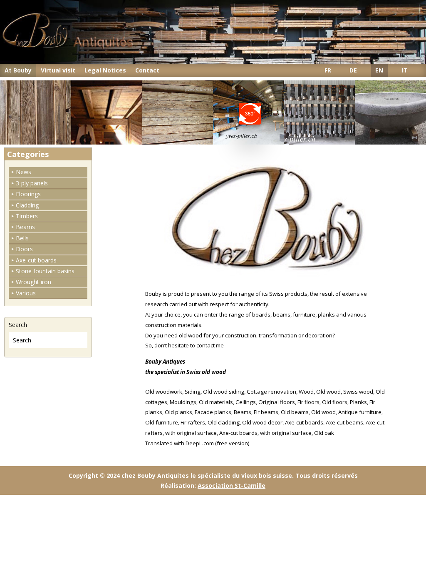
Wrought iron (33, 282)
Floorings (28, 194)
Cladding (27, 205)
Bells (22, 238)
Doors (24, 249)
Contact (147, 70)
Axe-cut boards (36, 260)
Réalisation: (213, 485)
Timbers (27, 216)
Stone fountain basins (45, 271)
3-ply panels (32, 183)
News (23, 172)
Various (26, 293)
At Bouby (18, 70)
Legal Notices (105, 70)
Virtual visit (58, 70)
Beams (25, 227)
